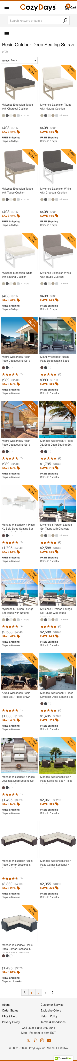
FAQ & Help (9, 1016)
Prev (24, 992)
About (6, 1004)
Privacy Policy (11, 1022)
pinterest (35, 1040)
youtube (49, 1040)
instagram (42, 1040)
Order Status (10, 1010)
